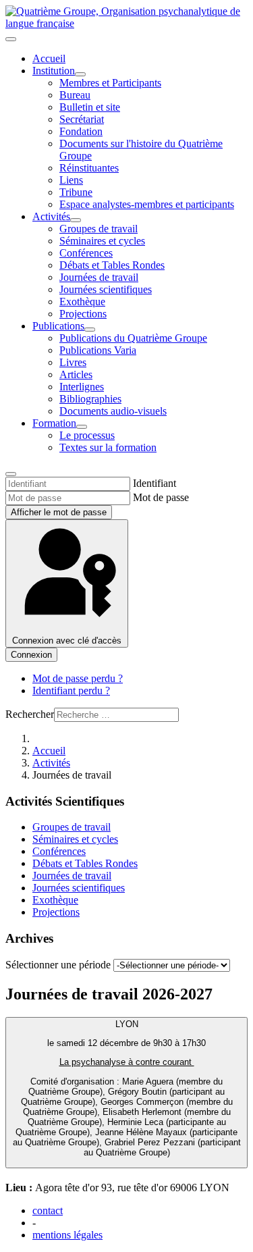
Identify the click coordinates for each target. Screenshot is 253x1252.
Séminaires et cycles (102, 240)
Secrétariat (81, 119)
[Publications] (89, 330)
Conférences (86, 253)
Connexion (31, 655)
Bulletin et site (89, 107)
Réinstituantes (89, 168)
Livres (72, 362)
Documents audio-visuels (113, 411)
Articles (75, 374)
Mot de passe (161, 497)
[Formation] (81, 427)
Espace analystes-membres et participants (146, 204)
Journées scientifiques (105, 289)
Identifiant (154, 483)
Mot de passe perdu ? (77, 678)
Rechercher (29, 714)
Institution (53, 70)
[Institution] (80, 74)
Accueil (48, 58)
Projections (83, 313)
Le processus (87, 435)
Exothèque (82, 301)
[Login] (10, 474)
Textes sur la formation (108, 447)
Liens (71, 180)
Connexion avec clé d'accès (66, 640)
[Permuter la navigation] (10, 39)
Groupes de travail (98, 228)
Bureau (74, 95)
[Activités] (75, 220)
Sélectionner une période (59, 964)
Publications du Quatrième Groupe (133, 338)
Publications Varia (97, 350)
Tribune (75, 192)
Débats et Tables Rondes (112, 265)
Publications (58, 326)
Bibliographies (90, 399)
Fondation (81, 131)
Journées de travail (98, 277)
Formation (54, 423)
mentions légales (67, 1235)
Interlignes (81, 386)
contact (47, 1210)
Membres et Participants (110, 82)
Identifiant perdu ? (71, 690)
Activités (51, 216)
